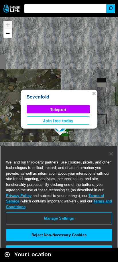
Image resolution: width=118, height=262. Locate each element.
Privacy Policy (19, 196)
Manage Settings (59, 218)
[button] (94, 93)
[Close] (111, 153)
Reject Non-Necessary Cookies (59, 235)
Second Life (12, 8)
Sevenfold (38, 96)
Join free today (58, 120)
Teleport (58, 109)
